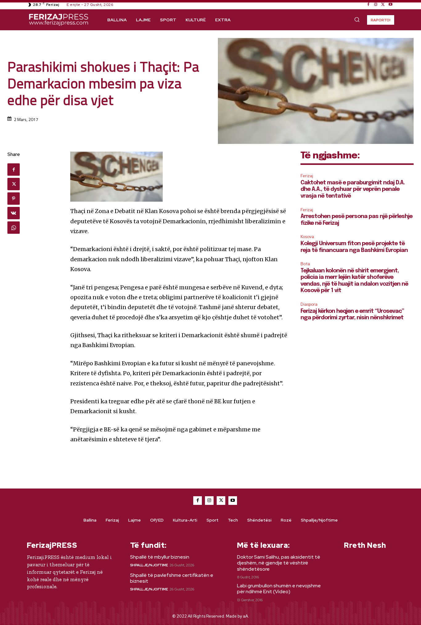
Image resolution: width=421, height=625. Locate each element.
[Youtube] (390, 4)
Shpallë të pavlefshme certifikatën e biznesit (171, 578)
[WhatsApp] (13, 227)
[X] (383, 4)
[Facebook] (368, 4)
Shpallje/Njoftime (149, 565)
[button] (357, 19)
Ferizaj (306, 175)
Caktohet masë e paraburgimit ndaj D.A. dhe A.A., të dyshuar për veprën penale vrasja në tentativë (352, 189)
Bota (305, 263)
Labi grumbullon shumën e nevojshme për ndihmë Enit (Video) (279, 588)
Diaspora (308, 304)
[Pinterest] (13, 198)
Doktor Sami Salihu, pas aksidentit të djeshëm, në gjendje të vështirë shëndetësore (278, 563)
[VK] (13, 213)
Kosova (307, 236)
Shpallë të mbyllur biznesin (159, 557)
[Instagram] (375, 4)
